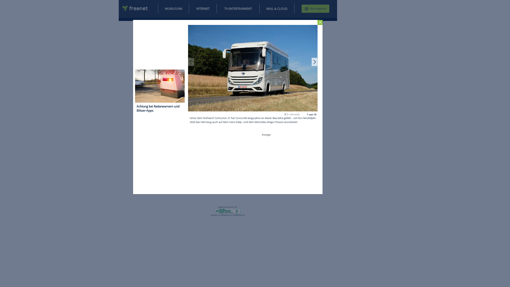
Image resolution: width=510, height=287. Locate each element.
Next (315, 62)
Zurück (320, 22)
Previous (191, 62)
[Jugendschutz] (228, 210)
